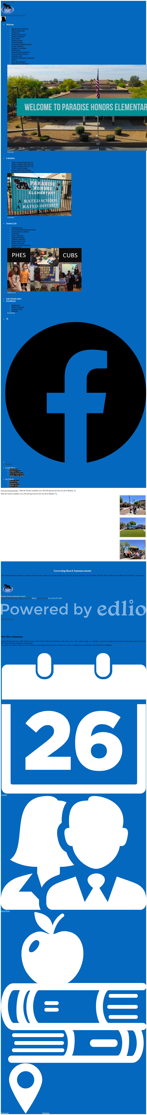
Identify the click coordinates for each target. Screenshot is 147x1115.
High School (13, 487)
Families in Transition (19, 48)
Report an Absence (18, 36)
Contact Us (15, 32)
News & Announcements (9, 491)
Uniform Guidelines (18, 239)
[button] (10, 24)
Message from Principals (20, 29)
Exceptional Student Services (21, 44)
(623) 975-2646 (42, 598)
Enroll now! (16, 305)
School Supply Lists (18, 241)
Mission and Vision (18, 31)
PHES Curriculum (18, 243)
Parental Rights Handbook (21, 52)
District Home (14, 481)
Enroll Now (13, 469)
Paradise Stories (17, 40)
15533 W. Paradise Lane (9, 598)
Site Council (16, 38)
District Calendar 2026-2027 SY (23, 166)
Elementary (13, 483)
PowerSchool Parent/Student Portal (24, 229)
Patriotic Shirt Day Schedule (21, 170)
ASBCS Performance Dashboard (23, 58)
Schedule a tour (17, 56)
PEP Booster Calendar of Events (23, 172)
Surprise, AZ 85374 (24, 598)
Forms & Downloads (19, 34)
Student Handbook (18, 237)
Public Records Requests (20, 64)
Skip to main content (8, 2)
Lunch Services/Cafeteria (20, 231)
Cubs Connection (17, 235)
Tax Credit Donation (19, 62)
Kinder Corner (17, 247)
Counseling (15, 233)
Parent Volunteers (18, 46)
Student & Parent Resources (21, 245)
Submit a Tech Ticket (16, 475)
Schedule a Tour (15, 471)
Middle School (14, 485)
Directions (45, 1113)
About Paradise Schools (20, 54)
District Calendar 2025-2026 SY (23, 164)
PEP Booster (16, 50)
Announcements (17, 42)
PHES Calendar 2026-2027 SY (22, 162)
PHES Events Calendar (20, 168)
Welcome (15, 311)
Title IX (14, 60)
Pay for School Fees (16, 473)
